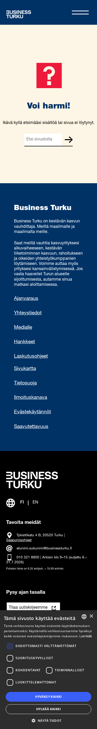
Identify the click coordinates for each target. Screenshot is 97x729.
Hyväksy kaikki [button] (48, 696)
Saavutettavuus (31, 427)
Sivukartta (25, 369)
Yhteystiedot (28, 313)
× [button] (91, 616)
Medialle (23, 327)
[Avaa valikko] (80, 12)
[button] (48, 720)
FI (22, 503)
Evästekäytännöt (32, 412)
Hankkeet (24, 342)
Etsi (68, 139)
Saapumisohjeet (19, 540)
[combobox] (84, 616)
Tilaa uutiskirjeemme (28, 608)
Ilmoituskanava (30, 397)
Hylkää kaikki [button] (48, 709)
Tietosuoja (25, 383)
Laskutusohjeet (31, 356)
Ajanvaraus (26, 298)
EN (35, 503)
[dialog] (48, 669)
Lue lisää (85, 636)
